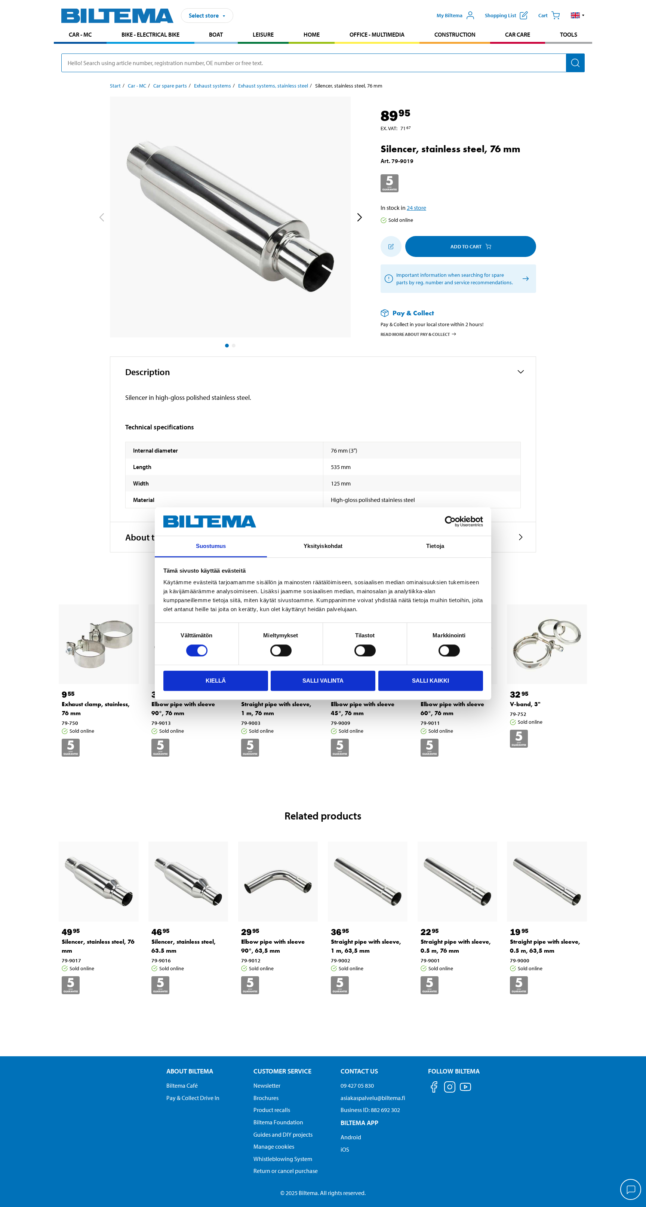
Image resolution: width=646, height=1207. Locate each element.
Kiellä (216, 680)
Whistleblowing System (282, 1158)
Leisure (263, 34)
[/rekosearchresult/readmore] (524, 279)
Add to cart (466, 246)
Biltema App (359, 1122)
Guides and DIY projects (283, 1134)
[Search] (575, 62)
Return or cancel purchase (285, 1170)
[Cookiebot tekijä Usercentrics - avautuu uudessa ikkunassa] (450, 521)
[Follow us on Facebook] (434, 1088)
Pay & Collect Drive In (192, 1098)
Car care (517, 34)
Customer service (282, 1071)
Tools (568, 34)
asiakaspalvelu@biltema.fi (373, 1098)
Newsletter (266, 1085)
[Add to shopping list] (391, 246)
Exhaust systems (212, 85)
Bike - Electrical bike (150, 34)
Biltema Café (182, 1085)
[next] (359, 218)
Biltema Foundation (278, 1122)
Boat (216, 34)
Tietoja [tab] (435, 546)
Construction (455, 34)
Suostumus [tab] (211, 546)
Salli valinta (323, 680)
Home (312, 34)
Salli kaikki (430, 680)
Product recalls (271, 1109)
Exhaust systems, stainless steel (273, 85)
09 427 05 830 (357, 1085)
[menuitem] (80, 35)
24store (416, 207)
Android (351, 1137)
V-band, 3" (525, 704)
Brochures (266, 1098)
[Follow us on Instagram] (450, 1088)
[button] (577, 15)
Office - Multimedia (377, 34)
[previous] (101, 218)
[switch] (281, 650)
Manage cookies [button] (273, 1146)
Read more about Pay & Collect (415, 334)
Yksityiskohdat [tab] (323, 546)
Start (115, 85)
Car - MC (80, 34)
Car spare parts (170, 85)
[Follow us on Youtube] (465, 1090)
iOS (345, 1149)
